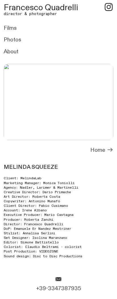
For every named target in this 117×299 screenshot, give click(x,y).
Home (98, 150)
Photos (12, 39)
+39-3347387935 (58, 288)
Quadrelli (61, 7)
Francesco (23, 7)
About (11, 51)
